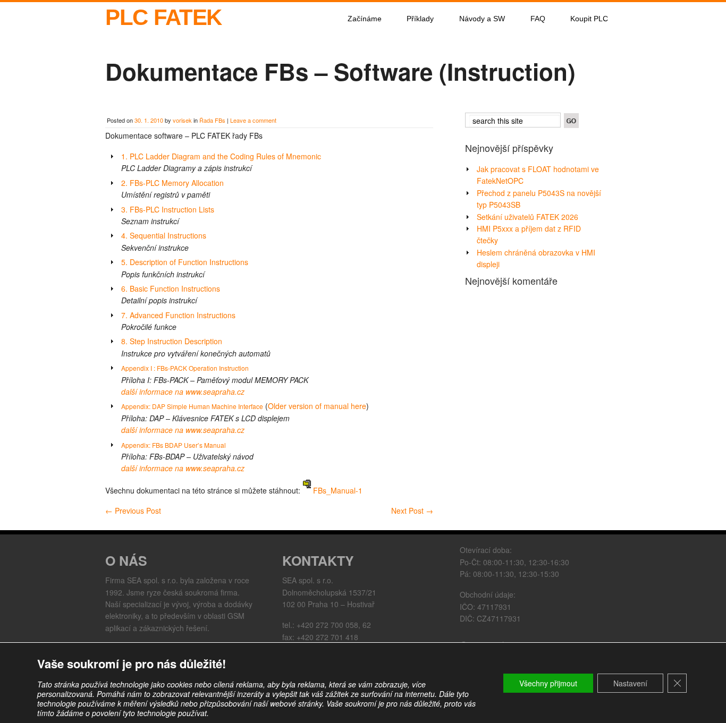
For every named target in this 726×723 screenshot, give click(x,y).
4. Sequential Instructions (163, 235)
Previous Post (133, 510)
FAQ (537, 18)
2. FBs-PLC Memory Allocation (172, 182)
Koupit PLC (589, 18)
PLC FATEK (163, 17)
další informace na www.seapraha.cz (182, 391)
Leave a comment (253, 120)
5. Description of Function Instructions (184, 262)
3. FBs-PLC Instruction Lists (167, 209)
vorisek (182, 120)
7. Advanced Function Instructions (178, 315)
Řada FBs (212, 120)
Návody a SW (482, 18)
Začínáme (365, 18)
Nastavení (630, 683)
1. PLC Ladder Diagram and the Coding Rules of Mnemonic (221, 156)
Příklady (420, 18)
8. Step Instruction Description (171, 341)
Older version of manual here (317, 406)
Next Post (412, 510)
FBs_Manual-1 (336, 490)
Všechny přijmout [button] (548, 683)
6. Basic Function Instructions (170, 288)
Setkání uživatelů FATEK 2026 (527, 216)
